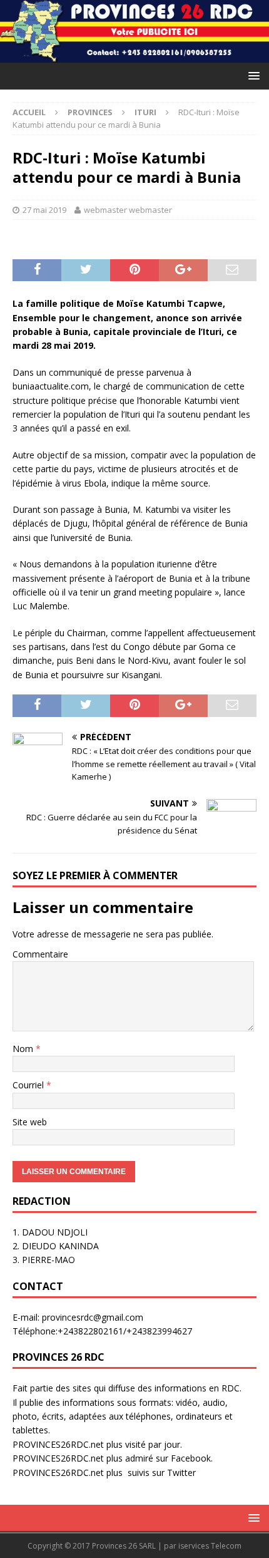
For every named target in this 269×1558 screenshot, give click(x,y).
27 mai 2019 (44, 209)
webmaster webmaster (128, 209)
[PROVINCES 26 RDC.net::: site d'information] (134, 55)
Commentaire (40, 954)
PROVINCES (90, 112)
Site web (30, 1122)
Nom (24, 1049)
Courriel (29, 1085)
